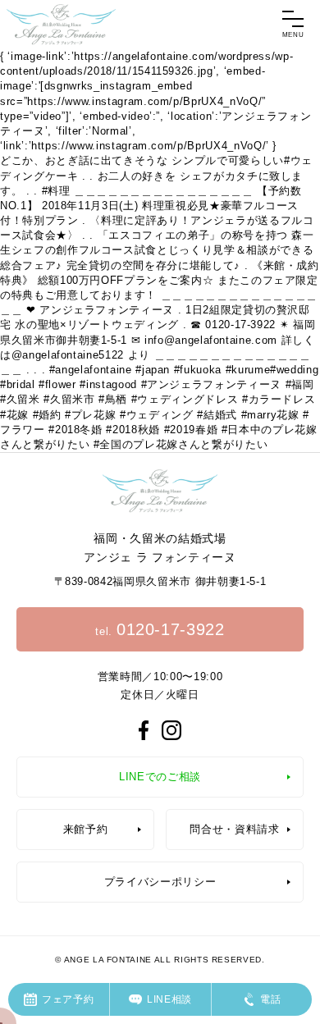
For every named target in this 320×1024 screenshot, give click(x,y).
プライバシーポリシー (160, 881)
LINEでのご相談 (160, 776)
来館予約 (85, 829)
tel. (159, 629)
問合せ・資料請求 (234, 829)
